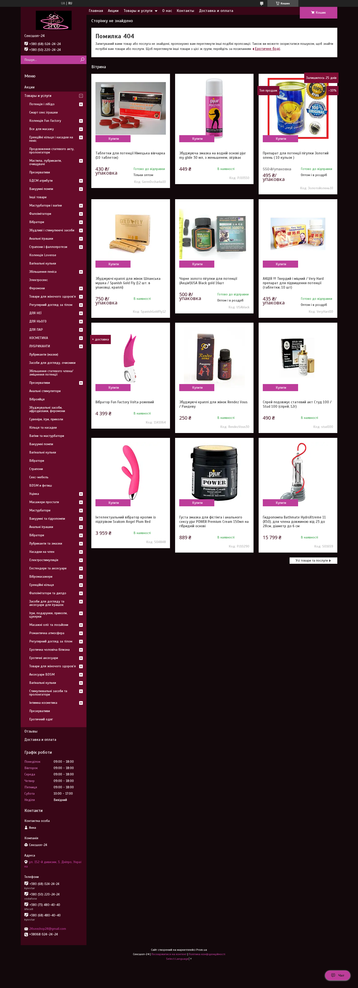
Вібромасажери (40, 576)
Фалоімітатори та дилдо (47, 593)
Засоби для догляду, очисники (52, 363)
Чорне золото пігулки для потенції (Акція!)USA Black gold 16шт (208, 280)
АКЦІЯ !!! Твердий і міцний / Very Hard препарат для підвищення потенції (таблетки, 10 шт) (293, 283)
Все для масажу (41, 129)
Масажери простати (44, 502)
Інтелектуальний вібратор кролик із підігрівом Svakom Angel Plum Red (125, 519)
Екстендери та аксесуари (47, 568)
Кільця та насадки (43, 427)
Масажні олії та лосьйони (48, 625)
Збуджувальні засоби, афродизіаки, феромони (47, 409)
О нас (167, 10)
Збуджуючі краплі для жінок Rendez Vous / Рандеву (213, 404)
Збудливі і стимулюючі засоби (51, 230)
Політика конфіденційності (207, 954)
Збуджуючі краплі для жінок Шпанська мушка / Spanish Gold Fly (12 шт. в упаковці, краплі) (127, 283)
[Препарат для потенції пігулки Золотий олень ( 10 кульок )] (298, 108)
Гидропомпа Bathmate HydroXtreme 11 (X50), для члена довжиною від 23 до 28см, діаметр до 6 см (294, 521)
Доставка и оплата (216, 10)
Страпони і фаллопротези (48, 247)
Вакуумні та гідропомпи (47, 519)
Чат (341, 975)
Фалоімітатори (40, 214)
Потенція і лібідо (42, 104)
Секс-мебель (38, 477)
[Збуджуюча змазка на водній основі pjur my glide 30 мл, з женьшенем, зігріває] (214, 108)
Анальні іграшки (41, 238)
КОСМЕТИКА (38, 338)
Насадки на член (41, 552)
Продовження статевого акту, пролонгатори (51, 150)
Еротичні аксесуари (43, 658)
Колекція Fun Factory (45, 121)
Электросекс (38, 280)
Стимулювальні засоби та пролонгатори (48, 692)
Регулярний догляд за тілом (50, 305)
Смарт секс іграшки (43, 112)
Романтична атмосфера (46, 633)
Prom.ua (201, 949)
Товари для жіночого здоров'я (52, 296)
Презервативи (39, 172)
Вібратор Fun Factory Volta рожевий (124, 402)
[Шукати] (82, 60)
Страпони (36, 469)
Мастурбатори (39, 510)
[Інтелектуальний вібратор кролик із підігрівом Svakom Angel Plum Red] (130, 472)
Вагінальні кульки (42, 263)
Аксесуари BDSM (42, 674)
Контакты (185, 10)
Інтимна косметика (43, 703)
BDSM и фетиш (40, 485)
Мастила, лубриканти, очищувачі (45, 162)
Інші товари (38, 197)
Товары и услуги (137, 10)
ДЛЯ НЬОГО (38, 321)
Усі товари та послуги (312, 560)
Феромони (37, 288)
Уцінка (34, 494)
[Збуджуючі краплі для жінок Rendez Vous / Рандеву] (214, 357)
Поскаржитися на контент (169, 954)
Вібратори (36, 222)
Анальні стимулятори (45, 391)
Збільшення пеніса (43, 272)
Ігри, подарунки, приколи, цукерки (48, 615)
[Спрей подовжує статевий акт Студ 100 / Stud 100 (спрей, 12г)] (298, 357)
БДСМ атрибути (41, 181)
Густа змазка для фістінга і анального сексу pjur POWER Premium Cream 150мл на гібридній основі (214, 521)
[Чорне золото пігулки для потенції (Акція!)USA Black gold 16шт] (214, 233)
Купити (113, 139)
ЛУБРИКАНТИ (39, 346)
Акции (113, 10)
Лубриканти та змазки (45, 543)
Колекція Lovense (42, 255)
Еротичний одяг (41, 719)
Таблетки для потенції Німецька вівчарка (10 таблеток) (130, 155)
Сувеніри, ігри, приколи (46, 419)
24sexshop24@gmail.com (47, 929)
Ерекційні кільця (41, 585)
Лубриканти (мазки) (43, 354)
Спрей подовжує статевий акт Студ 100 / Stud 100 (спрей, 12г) (297, 404)
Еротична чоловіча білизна (49, 650)
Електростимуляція (43, 560)
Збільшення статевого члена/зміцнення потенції (51, 372)
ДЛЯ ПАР (36, 330)
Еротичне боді (267, 48)
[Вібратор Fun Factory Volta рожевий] (130, 357)
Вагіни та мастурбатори (46, 436)
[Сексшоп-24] (53, 20)
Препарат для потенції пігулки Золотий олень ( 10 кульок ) (296, 155)
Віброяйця (37, 399)
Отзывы (31, 731)
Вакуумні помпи (41, 189)
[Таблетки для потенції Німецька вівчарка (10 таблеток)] (130, 108)
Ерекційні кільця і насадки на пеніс (51, 139)
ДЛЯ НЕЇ (35, 313)
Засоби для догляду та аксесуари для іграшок (46, 603)
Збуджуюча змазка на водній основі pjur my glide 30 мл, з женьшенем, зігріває (212, 155)
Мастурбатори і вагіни (45, 205)
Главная (96, 10)
